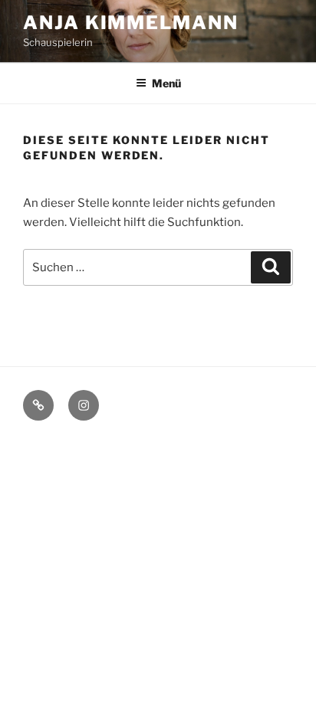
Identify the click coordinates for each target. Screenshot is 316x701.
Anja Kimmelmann (131, 22)
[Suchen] (271, 267)
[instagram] (83, 405)
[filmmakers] (38, 405)
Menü (166, 83)
